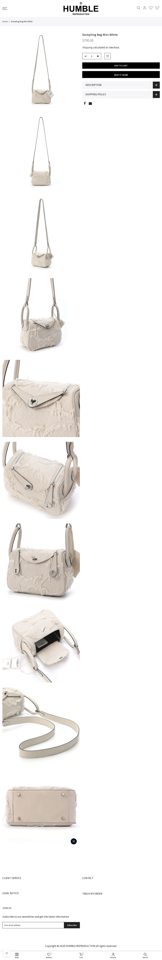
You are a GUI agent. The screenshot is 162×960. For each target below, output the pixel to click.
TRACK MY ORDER (92, 893)
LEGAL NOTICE (10, 893)
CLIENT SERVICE (11, 878)
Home (5, 21)
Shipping (87, 47)
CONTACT (87, 878)
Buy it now (121, 75)
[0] (156, 8)
